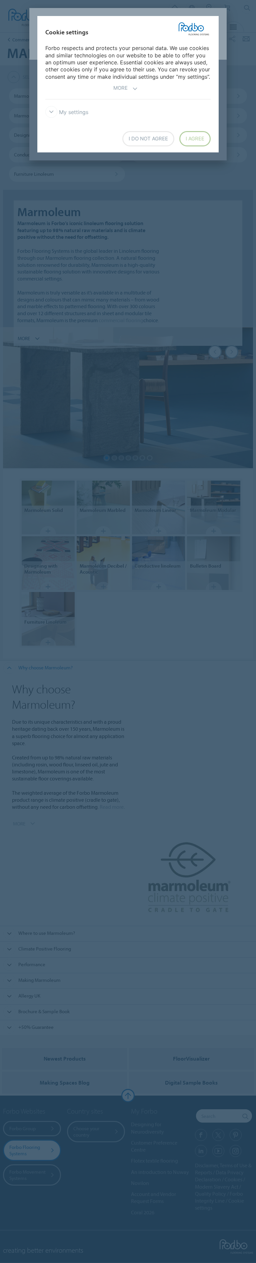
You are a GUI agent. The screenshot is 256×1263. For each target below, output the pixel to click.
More (120, 88)
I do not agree (148, 138)
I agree (195, 138)
